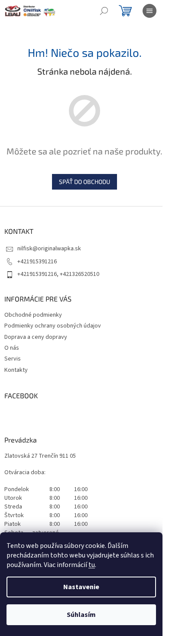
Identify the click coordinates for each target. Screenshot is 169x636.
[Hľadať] (104, 11)
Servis (12, 358)
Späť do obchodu (84, 181)
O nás (11, 348)
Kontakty (16, 370)
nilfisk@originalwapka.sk (49, 248)
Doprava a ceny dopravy (35, 337)
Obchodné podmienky (33, 315)
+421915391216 (37, 261)
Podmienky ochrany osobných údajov (52, 325)
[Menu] (149, 11)
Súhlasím (81, 615)
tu (91, 565)
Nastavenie (81, 587)
